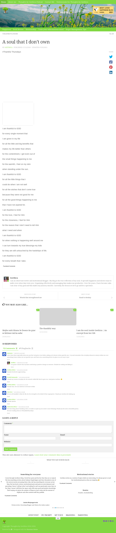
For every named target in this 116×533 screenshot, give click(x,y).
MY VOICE (59, 515)
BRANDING (70, 515)
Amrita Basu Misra (12, 406)
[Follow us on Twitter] (106, 521)
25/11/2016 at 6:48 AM (22, 370)
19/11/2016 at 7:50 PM (22, 399)
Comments (11, 348)
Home (3, 2)
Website (7, 442)
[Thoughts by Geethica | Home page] (5, 10)
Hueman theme (32, 529)
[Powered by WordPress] (11, 529)
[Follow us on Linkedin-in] (113, 521)
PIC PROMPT (46, 515)
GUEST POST (33, 515)
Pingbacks (27, 348)
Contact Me (49, 2)
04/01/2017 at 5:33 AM (22, 362)
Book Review (18, 29)
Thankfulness (10, 34)
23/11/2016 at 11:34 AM (19, 392)
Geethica (8, 47)
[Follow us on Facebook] (104, 521)
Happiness (6, 29)
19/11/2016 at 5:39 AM (24, 406)
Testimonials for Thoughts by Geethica (72, 2)
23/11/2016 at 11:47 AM (22, 384)
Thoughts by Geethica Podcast (30, 2)
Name (6, 435)
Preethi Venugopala (12, 377)
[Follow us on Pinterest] (110, 521)
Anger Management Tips (76, 29)
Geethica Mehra (11, 369)
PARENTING (83, 515)
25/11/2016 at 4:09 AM (24, 377)
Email (62, 435)
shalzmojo (10, 353)
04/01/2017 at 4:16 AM (19, 353)
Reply (8, 359)
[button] (52, 507)
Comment (8, 423)
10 (113, 34)
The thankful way (47, 328)
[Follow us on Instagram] (108, 521)
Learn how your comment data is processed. (52, 455)
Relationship (31, 29)
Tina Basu (9, 392)
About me (12, 2)
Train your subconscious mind (51, 29)
